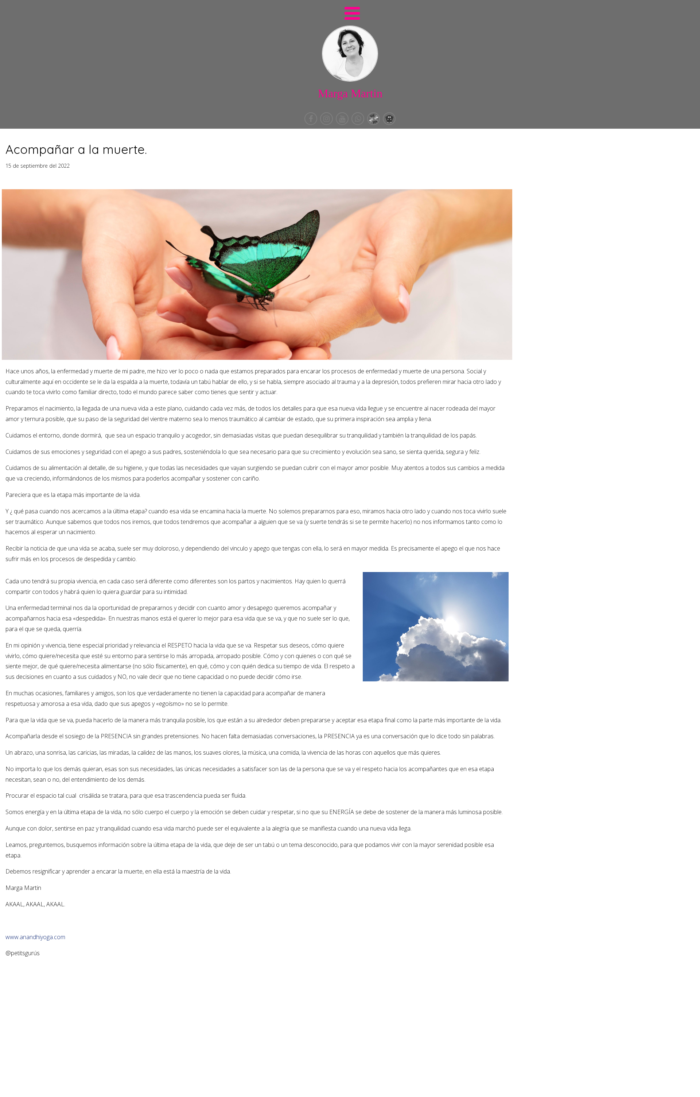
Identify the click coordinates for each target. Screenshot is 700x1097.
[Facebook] (311, 123)
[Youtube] (343, 123)
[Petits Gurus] (389, 123)
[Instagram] (327, 123)
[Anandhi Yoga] (374, 123)
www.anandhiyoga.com (35, 937)
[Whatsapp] (358, 123)
